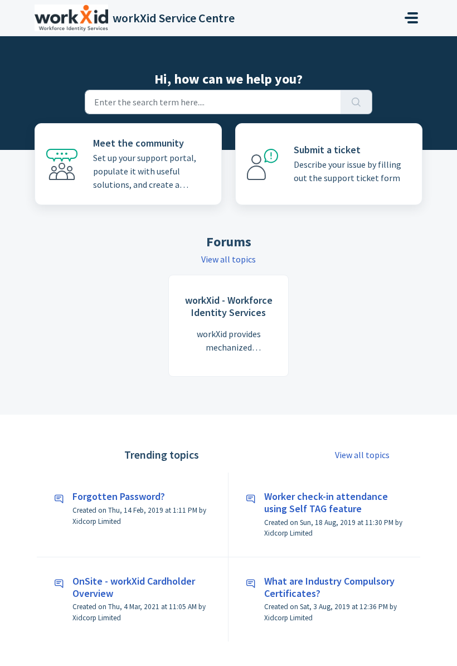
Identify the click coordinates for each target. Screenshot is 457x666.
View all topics (228, 259)
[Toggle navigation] (411, 18)
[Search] (356, 102)
